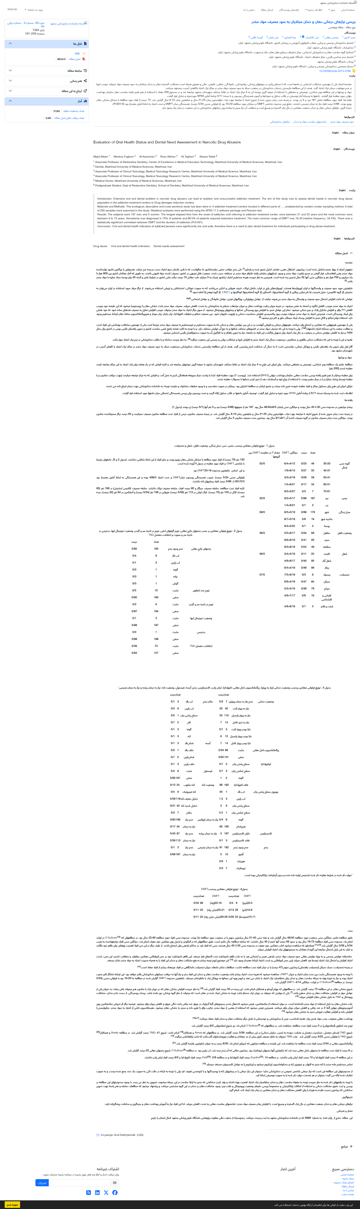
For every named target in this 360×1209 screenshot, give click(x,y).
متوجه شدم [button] (12, 1204)
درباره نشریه (348, 1178)
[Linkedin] (97, 1193)
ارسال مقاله (267, 9)
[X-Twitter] (106, 1193)
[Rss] (89, 1193)
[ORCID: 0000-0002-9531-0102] (303, 36)
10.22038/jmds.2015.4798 (335, 70)
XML (78, 53)
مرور (333, 9)
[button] (272, 1205)
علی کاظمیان (312, 37)
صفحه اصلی (348, 9)
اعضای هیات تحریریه (344, 1182)
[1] (228, 291)
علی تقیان (273, 37)
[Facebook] (115, 1193)
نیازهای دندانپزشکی (280, 121)
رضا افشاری (290, 37)
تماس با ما (249, 9)
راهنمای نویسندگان (289, 9)
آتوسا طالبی (256, 37)
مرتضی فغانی (331, 37)
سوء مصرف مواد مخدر (342, 121)
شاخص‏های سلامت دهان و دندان (310, 121)
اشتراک (42, 1182)
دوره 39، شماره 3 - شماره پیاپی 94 (25, 24)
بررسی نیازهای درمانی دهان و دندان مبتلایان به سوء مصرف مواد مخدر (304, 21)
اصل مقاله (342, 252)
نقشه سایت (347, 1194)
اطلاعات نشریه (314, 9)
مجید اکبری (350, 37)
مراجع (345, 1146)
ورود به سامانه (35, 9)
